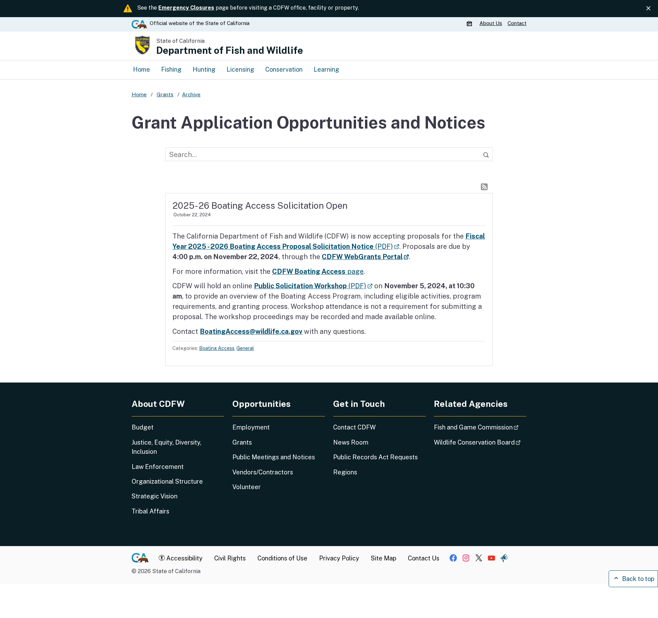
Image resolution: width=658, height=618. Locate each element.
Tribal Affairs (150, 511)
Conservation (284, 69)
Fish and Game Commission (480, 427)
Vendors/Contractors (262, 472)
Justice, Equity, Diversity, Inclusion (167, 447)
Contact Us (423, 558)
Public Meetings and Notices (273, 457)
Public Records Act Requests (375, 457)
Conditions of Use (282, 558)
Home (141, 69)
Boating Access (216, 348)
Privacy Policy (339, 558)
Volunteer (246, 486)
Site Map (383, 558)
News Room (350, 442)
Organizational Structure (167, 481)
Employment (251, 427)
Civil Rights (230, 558)
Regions (345, 472)
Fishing (171, 69)
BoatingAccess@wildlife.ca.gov (251, 331)
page (318, 271)
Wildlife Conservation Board (480, 442)
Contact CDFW (354, 427)
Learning (326, 69)
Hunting (204, 69)
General (245, 348)
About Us (490, 23)
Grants (242, 442)
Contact (517, 23)
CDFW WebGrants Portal (365, 256)
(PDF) (313, 286)
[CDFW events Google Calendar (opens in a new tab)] (470, 23)
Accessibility (184, 558)
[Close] (648, 8)
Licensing (240, 69)
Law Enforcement (158, 466)
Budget (143, 427)
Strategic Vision (155, 496)
